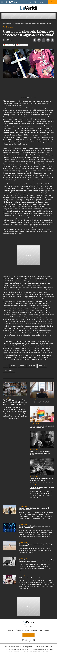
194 (6, 365)
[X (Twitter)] (26, 640)
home (4, 23)
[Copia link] (52, 40)
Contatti (46, 630)
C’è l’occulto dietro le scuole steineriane (32, 578)
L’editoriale (19, 630)
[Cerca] (6, 2)
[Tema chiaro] (28, 2)
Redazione (34, 630)
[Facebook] (23, 640)
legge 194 (42, 365)
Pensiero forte (10, 23)
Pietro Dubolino (8, 41)
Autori (27, 630)
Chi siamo (11, 630)
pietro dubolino (9, 370)
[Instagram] (30, 640)
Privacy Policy (45, 649)
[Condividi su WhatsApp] (43, 40)
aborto (13, 365)
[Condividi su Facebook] (35, 40)
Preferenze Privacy (18, 651)
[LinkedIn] (34, 640)
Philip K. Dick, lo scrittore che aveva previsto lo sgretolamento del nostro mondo (40, 453)
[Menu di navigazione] (2, 2)
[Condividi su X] (39, 40)
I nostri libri (22, 576)
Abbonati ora (28, 635)
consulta (22, 365)
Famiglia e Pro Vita (35, 424)
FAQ (41, 630)
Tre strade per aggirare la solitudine (40, 402)
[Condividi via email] (48, 40)
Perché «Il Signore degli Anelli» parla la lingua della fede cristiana (41, 479)
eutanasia (32, 365)
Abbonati (52, 2)
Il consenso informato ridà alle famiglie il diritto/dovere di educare (42, 426)
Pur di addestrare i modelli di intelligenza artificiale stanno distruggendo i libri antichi (15, 402)
